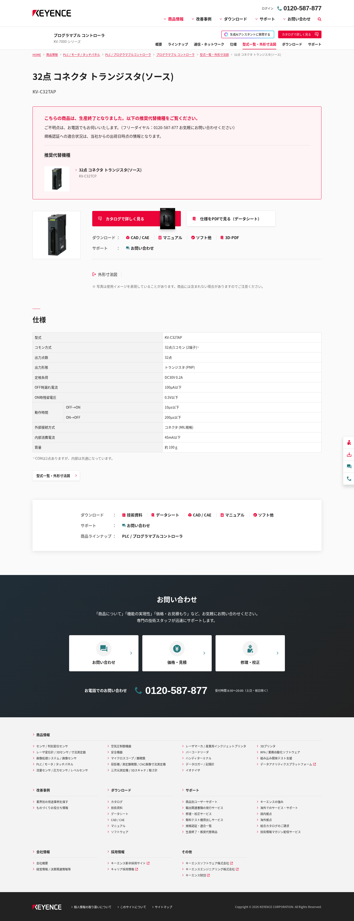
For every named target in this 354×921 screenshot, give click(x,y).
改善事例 (203, 19)
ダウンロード (235, 19)
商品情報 (176, 19)
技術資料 (134, 515)
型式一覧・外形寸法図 (53, 475)
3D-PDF (232, 237)
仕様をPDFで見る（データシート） (231, 219)
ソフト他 (204, 237)
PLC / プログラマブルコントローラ (152, 536)
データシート (167, 515)
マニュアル (173, 237)
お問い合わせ (299, 19)
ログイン (267, 8)
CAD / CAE (140, 237)
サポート (267, 19)
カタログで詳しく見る (125, 219)
